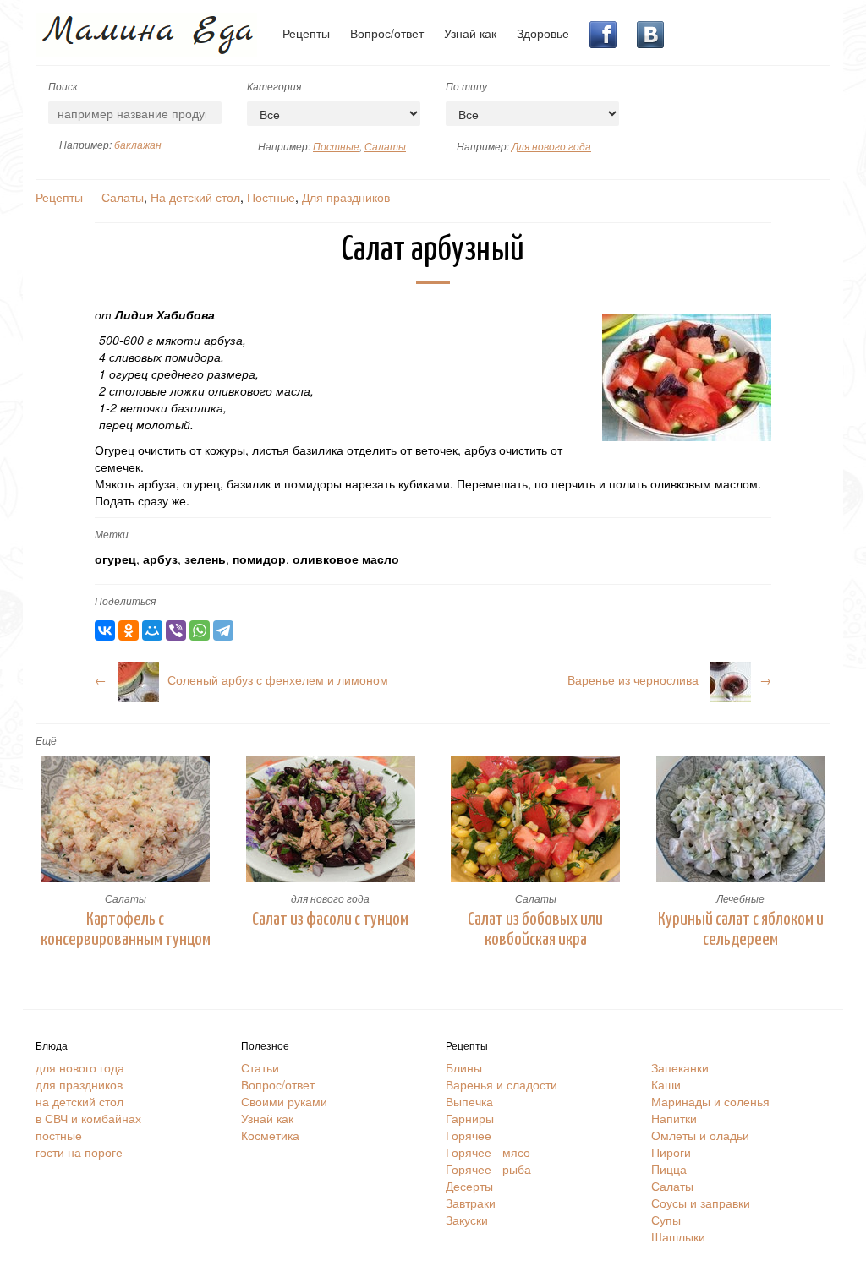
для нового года (330, 898)
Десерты (469, 1185)
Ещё (46, 740)
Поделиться (125, 600)
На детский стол (195, 196)
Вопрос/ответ (387, 33)
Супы (666, 1219)
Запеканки (680, 1067)
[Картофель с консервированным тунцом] (126, 819)
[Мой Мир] (152, 630)
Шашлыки (678, 1236)
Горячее (468, 1135)
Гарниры (470, 1118)
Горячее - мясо (488, 1151)
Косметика (270, 1135)
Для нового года (551, 146)
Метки (112, 534)
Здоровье (543, 33)
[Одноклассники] (128, 630)
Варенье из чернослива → (669, 679)
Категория (274, 86)
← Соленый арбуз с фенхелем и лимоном (241, 679)
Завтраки (471, 1202)
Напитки (674, 1118)
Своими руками (284, 1101)
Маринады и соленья (710, 1101)
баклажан (138, 144)
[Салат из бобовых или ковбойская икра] (536, 819)
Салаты (385, 146)
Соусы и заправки (700, 1202)
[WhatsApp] (199, 630)
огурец (115, 558)
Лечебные (740, 898)
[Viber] (176, 630)
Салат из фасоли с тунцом (330, 919)
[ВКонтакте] (105, 630)
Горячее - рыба (488, 1168)
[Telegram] (223, 630)
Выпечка (469, 1101)
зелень (205, 558)
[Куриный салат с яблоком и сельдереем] (741, 819)
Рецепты (306, 33)
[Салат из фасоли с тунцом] (331, 819)
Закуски (467, 1219)
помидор (259, 558)
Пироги (671, 1151)
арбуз (160, 558)
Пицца (669, 1168)
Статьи (260, 1067)
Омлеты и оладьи (700, 1135)
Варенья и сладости (501, 1084)
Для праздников (346, 196)
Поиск (63, 86)
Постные (336, 146)
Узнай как (470, 33)
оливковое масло (346, 558)
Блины (464, 1067)
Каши (666, 1084)
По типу (466, 86)
